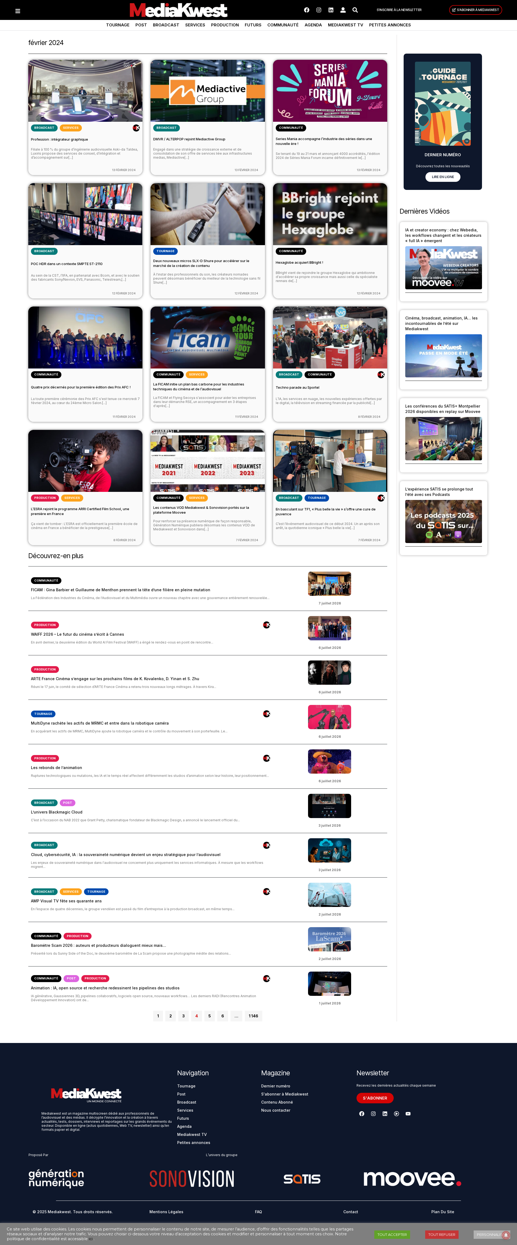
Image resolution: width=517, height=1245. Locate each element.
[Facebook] (306, 10)
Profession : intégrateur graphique (59, 139)
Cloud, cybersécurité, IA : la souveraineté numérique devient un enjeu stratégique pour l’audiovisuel (126, 854)
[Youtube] (408, 1114)
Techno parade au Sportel (297, 387)
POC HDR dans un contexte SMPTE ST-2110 (67, 264)
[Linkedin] (331, 10)
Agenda (313, 24)
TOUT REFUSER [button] (441, 1234)
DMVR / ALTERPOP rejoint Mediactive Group (189, 139)
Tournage (118, 24)
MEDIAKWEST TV (345, 24)
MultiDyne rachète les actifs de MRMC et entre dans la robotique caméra (100, 723)
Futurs (253, 24)
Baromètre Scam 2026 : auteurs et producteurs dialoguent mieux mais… (98, 945)
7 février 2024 (247, 540)
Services (195, 24)
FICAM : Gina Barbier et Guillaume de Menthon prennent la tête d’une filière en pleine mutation (120, 589)
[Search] (355, 10)
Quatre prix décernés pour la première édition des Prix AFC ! (81, 387)
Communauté (283, 24)
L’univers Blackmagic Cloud (56, 812)
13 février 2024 (123, 170)
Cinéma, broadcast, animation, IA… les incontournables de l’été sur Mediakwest (441, 323)
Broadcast (166, 24)
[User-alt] (343, 10)
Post (141, 24)
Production (225, 24)
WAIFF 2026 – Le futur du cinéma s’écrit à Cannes (77, 634)
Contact (350, 1211)
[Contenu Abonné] (136, 127)
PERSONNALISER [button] (492, 1234)
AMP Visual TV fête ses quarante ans (66, 901)
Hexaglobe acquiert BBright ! (299, 262)
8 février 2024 (369, 417)
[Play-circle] (396, 1114)
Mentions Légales (166, 1211)
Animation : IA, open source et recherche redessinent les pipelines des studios (105, 988)
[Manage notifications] (506, 1235)
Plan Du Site (442, 1211)
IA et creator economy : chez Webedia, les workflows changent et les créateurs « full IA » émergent (443, 235)
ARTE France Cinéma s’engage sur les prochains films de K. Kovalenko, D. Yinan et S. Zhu (115, 678)
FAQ (258, 1211)
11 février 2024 (124, 417)
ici (91, 1238)
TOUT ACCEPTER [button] (392, 1234)
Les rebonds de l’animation (56, 767)
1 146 (253, 1014)
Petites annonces (390, 24)
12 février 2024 (123, 293)
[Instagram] (318, 10)
